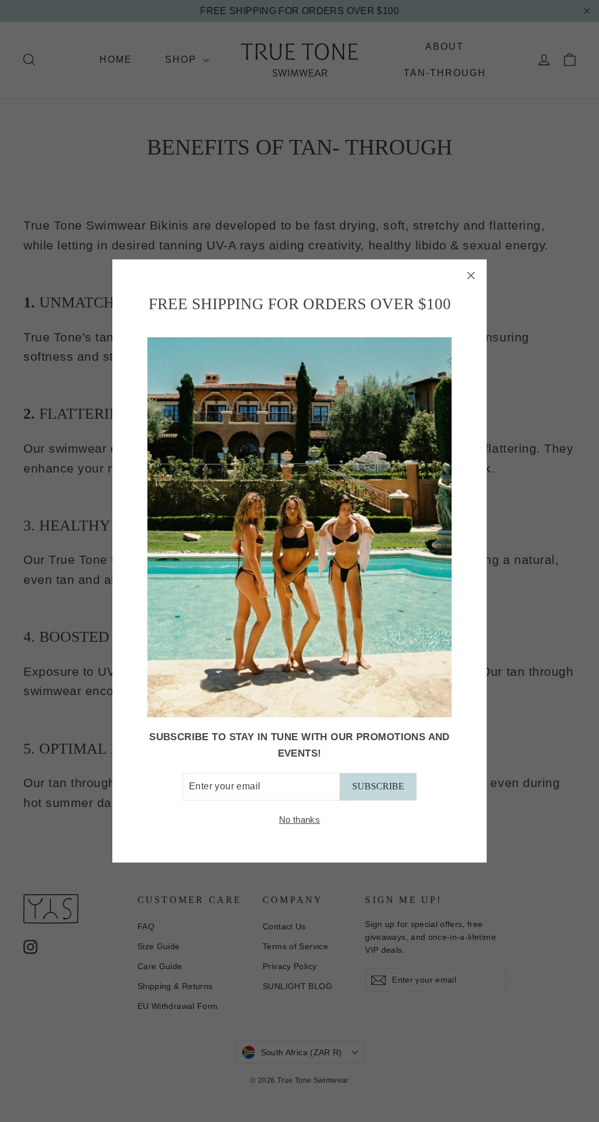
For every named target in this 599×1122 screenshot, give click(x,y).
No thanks (299, 820)
